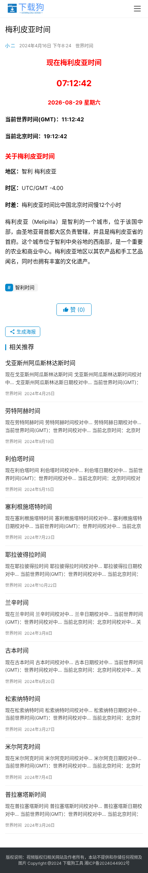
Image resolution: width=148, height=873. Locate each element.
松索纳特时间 (22, 698)
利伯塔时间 (19, 458)
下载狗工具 (73, 863)
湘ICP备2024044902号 (107, 863)
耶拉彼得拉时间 (25, 554)
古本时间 (17, 650)
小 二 (10, 45)
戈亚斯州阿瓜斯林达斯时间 (40, 363)
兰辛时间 (17, 602)
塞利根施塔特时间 (28, 506)
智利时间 (24, 287)
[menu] (137, 8)
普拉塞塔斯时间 (25, 794)
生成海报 (25, 331)
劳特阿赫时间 (22, 411)
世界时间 (84, 45)
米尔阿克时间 (22, 746)
